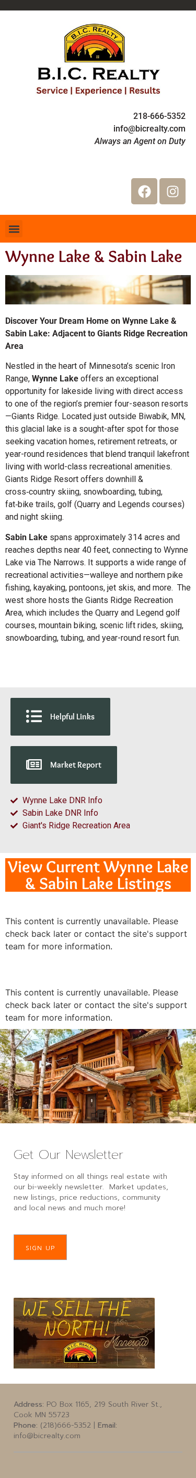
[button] (13, 228)
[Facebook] (144, 191)
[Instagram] (172, 191)
